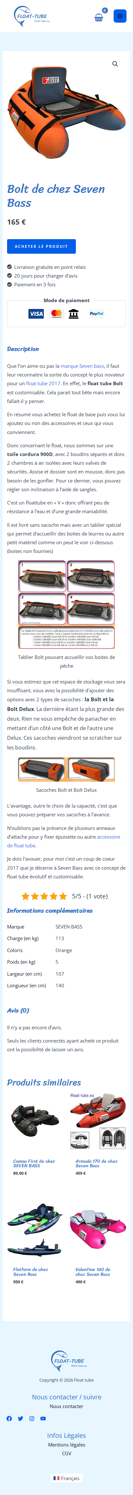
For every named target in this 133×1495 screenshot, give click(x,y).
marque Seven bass (82, 366)
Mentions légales (66, 1444)
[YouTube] (43, 1418)
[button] (115, 64)
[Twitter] (20, 1418)
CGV (66, 1453)
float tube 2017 (43, 383)
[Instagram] (32, 1418)
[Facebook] (9, 1418)
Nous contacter (66, 1406)
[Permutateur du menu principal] (120, 15)
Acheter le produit (41, 246)
